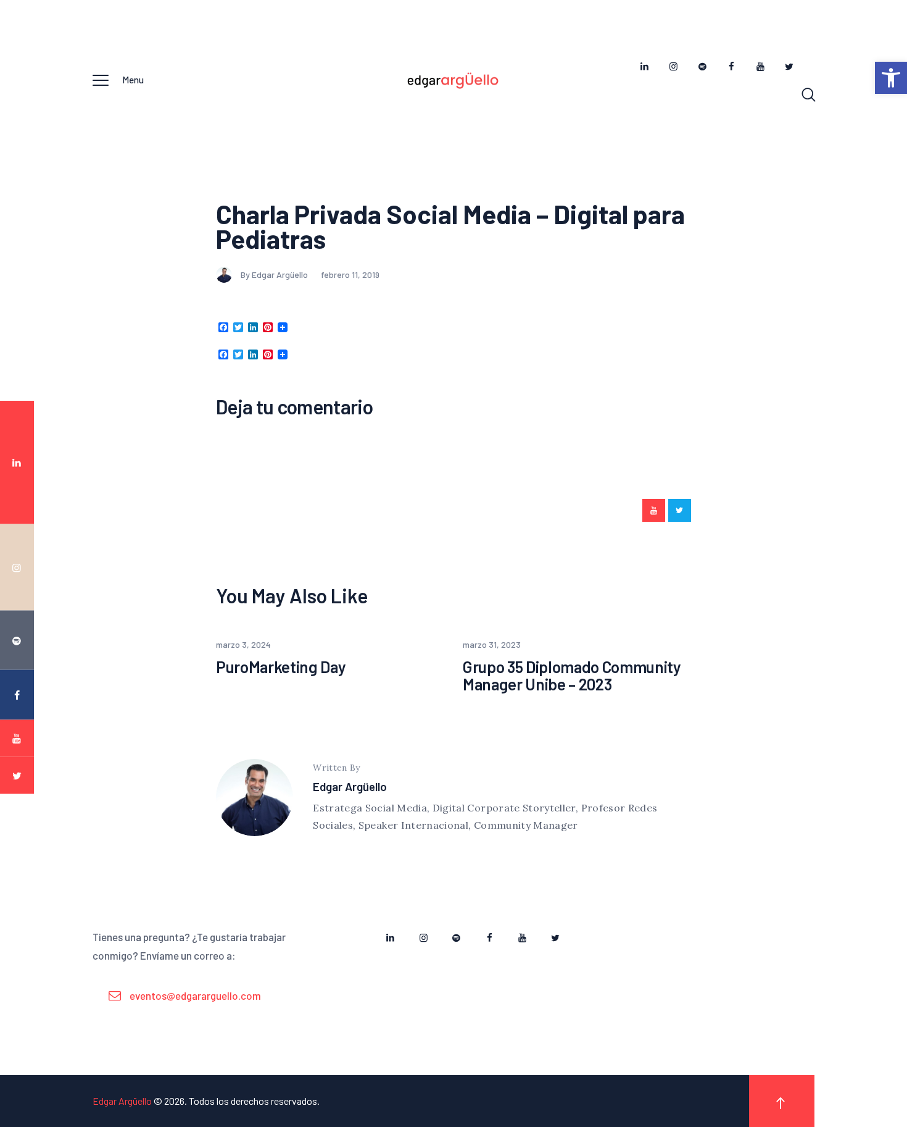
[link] (891, 78)
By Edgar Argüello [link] (275, 274)
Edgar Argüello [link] (350, 786)
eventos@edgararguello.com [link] (195, 995)
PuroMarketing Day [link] (281, 667)
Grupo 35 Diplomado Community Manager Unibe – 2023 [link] (572, 675)
